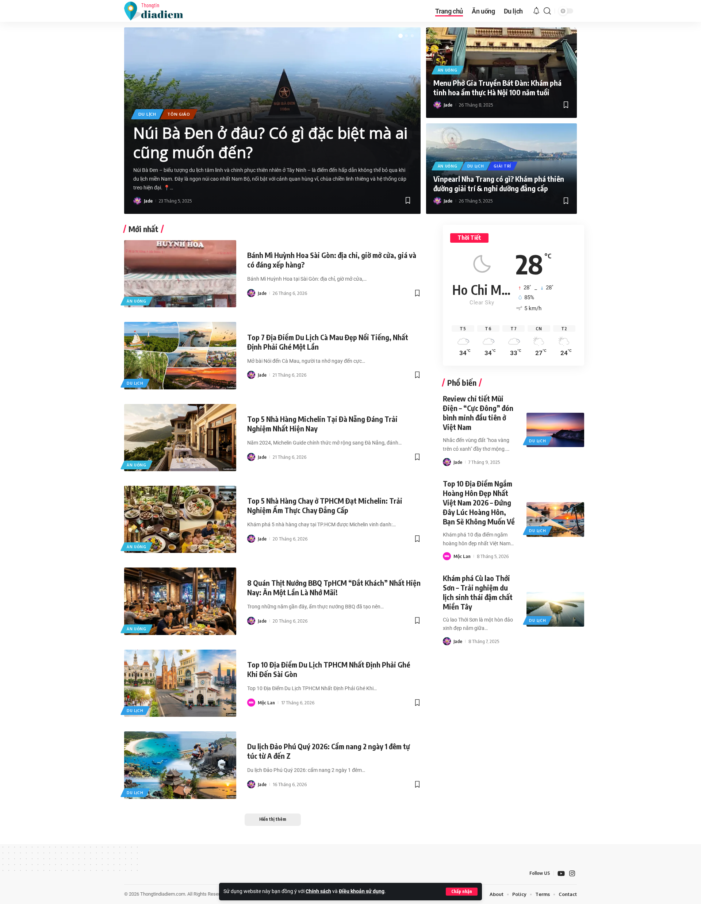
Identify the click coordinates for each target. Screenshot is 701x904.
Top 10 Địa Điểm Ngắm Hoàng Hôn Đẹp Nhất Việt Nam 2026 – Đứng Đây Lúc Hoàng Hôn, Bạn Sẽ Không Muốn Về (479, 502)
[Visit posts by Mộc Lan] (251, 703)
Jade (148, 201)
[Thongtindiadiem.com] (158, 11)
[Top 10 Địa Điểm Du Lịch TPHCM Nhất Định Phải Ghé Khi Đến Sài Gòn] (180, 683)
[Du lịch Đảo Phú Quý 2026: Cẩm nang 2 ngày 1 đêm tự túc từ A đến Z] (180, 765)
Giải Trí (502, 166)
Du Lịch (147, 114)
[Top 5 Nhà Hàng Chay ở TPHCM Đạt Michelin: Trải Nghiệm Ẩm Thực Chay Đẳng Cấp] (180, 519)
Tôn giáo (178, 114)
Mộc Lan (266, 702)
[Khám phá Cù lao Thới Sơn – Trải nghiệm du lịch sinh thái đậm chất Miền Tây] (555, 609)
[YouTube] (561, 873)
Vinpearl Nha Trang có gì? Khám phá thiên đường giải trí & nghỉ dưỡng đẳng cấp (498, 183)
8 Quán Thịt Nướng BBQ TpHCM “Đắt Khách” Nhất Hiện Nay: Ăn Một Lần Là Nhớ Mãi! (334, 587)
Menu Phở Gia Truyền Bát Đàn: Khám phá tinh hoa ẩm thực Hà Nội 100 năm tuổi (497, 87)
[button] (462, 892)
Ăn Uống (447, 70)
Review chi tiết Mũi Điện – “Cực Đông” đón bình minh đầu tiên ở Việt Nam (478, 412)
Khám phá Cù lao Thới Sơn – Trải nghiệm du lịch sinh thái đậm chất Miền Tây (478, 592)
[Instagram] (572, 873)
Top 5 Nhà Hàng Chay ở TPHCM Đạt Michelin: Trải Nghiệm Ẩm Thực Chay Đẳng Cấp (324, 505)
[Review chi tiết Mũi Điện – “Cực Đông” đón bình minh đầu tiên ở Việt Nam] (555, 430)
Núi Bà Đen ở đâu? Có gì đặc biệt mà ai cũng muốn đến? (270, 142)
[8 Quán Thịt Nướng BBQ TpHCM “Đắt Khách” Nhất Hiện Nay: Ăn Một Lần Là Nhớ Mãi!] (180, 601)
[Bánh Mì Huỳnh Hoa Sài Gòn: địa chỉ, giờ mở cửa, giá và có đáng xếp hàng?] (180, 273)
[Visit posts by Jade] (137, 201)
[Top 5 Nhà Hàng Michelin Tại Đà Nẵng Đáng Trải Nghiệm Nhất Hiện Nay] (180, 437)
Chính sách (318, 891)
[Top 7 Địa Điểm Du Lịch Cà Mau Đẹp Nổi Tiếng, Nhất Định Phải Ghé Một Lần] (180, 355)
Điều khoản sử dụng (361, 891)
